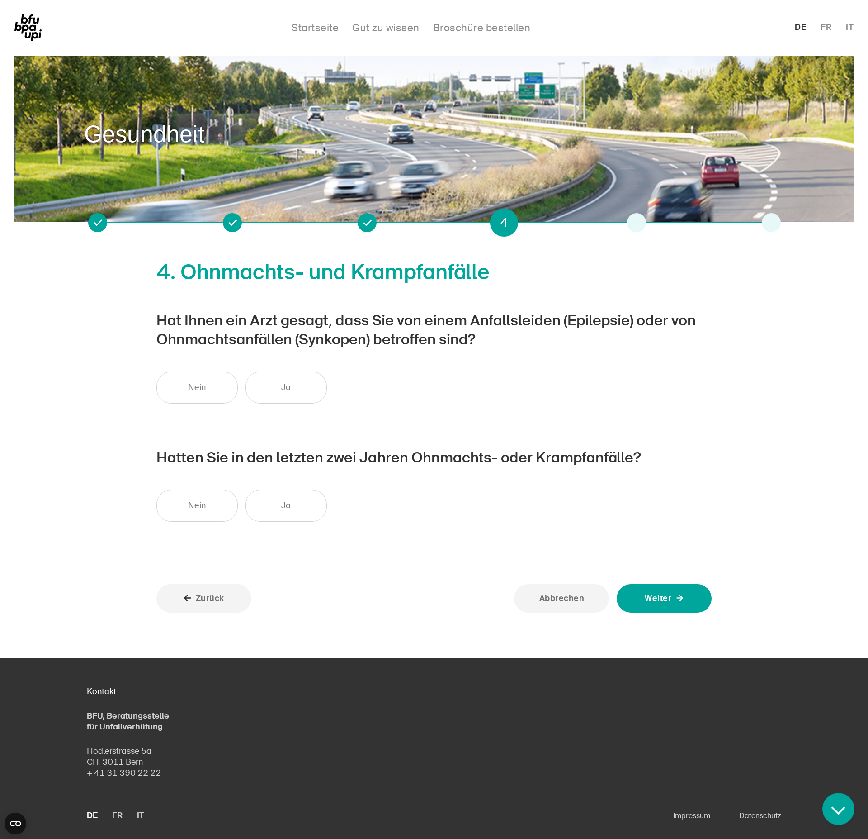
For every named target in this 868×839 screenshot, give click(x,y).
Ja (286, 387)
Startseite (315, 27)
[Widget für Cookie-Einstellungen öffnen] (15, 823)
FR (826, 27)
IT (850, 27)
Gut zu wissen (386, 27)
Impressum (691, 815)
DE (800, 27)
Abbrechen (562, 598)
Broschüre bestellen (482, 27)
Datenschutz (760, 815)
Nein (197, 387)
